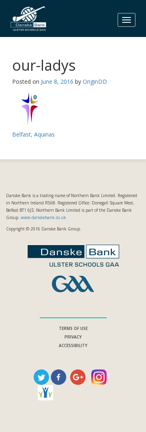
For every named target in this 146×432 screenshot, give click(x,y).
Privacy (73, 337)
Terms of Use (73, 328)
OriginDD (95, 81)
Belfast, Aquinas (33, 134)
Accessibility (73, 345)
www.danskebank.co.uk (43, 217)
